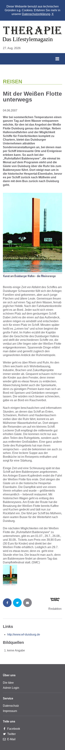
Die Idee (8, 682)
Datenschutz (11, 705)
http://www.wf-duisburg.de (23, 634)
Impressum (10, 710)
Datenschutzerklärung (36, 14)
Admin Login (11, 687)
